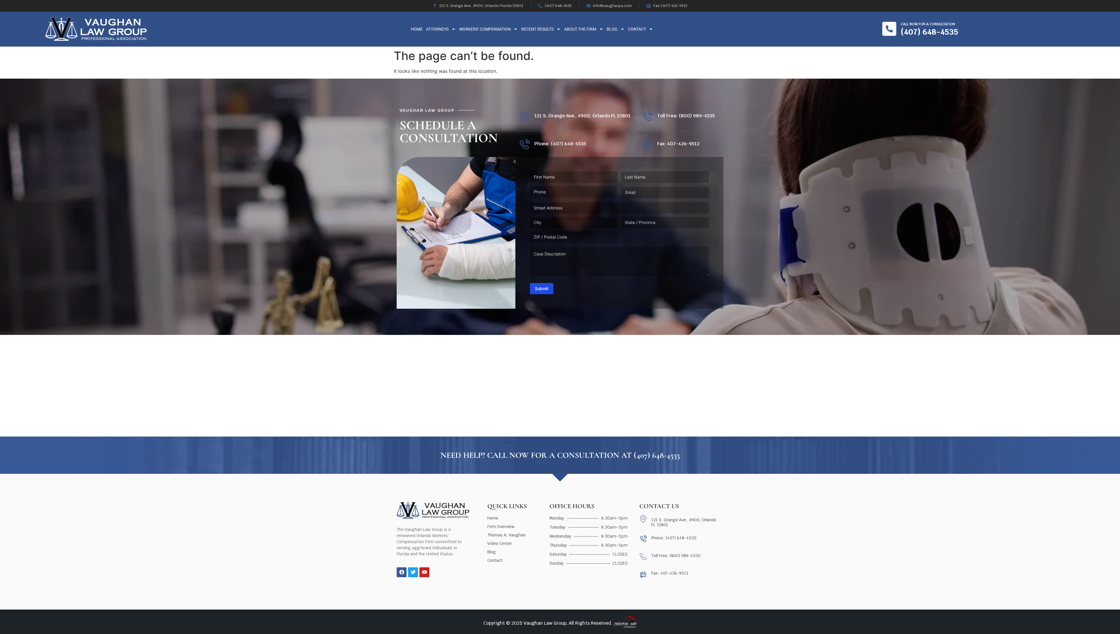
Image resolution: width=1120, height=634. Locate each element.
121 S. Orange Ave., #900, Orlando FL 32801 (582, 116)
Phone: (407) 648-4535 (560, 144)
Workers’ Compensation (485, 29)
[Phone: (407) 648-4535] (524, 145)
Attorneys (437, 29)
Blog (612, 29)
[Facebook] (402, 572)
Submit (541, 288)
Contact (637, 29)
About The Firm (580, 29)
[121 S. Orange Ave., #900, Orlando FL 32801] (524, 117)
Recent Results (537, 29)
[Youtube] (424, 572)
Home (417, 29)
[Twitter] (413, 572)
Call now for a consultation (928, 24)
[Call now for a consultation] (889, 29)
